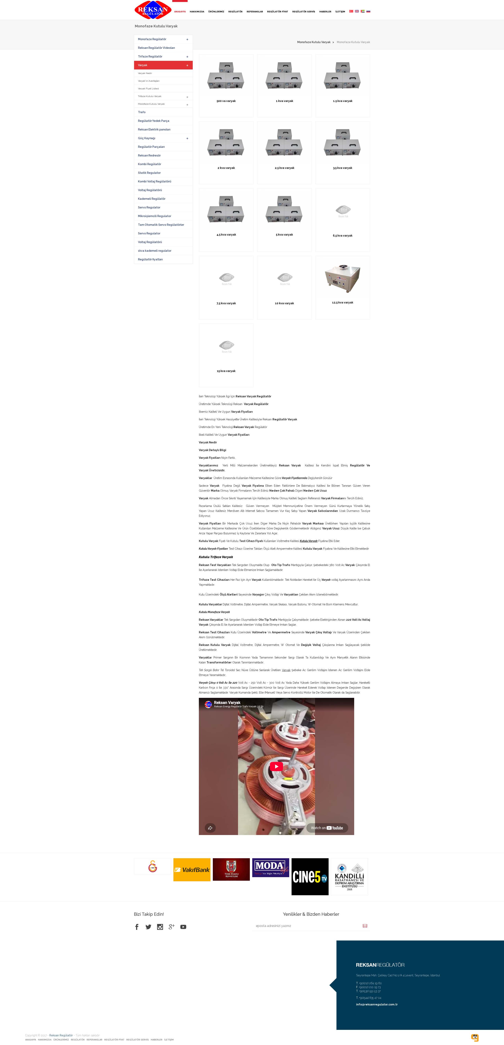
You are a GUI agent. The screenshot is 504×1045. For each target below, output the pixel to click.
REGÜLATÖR (235, 11)
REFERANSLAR (255, 11)
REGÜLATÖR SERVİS (303, 11)
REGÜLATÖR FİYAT (277, 11)
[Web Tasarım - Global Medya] (475, 1038)
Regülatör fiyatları (150, 259)
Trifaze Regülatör (150, 56)
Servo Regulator (149, 207)
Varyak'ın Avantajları (148, 81)
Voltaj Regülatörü (150, 190)
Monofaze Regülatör (152, 39)
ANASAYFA (180, 11)
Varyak (142, 65)
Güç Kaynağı (146, 138)
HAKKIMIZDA (197, 11)
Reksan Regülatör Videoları (156, 47)
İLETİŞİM (340, 11)
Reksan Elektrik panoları (154, 129)
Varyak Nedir (145, 73)
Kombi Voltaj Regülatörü (154, 181)
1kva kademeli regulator (154, 250)
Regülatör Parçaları (151, 146)
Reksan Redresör (149, 155)
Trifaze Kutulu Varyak (149, 96)
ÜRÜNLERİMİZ (216, 11)
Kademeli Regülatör (151, 198)
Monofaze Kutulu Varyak (314, 42)
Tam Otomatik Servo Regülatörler (161, 224)
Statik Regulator (149, 172)
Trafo (141, 112)
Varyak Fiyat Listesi (148, 88)
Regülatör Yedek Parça (153, 120)
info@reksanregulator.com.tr (377, 1004)
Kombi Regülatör (149, 164)
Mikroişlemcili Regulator (154, 216)
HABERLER (325, 11)
